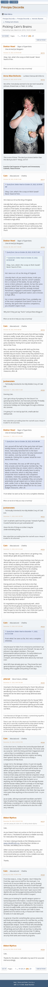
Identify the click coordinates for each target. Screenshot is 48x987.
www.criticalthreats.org (11, 843)
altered (6, 679)
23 (33, 36)
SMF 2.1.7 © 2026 (19, 984)
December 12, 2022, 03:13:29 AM (13, 626)
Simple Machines (29, 984)
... (20, 36)
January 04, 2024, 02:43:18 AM (12, 949)
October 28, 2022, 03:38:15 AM (12, 179)
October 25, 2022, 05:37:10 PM (12, 79)
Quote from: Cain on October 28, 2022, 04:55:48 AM (23, 441)
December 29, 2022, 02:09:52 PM (13, 742)
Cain (5, 175)
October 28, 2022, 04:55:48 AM (12, 330)
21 (27, 36)
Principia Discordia (12, 7)
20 (24, 36)
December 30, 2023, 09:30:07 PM (13, 821)
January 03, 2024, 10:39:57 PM (12, 874)
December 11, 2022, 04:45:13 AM (13, 390)
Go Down (5, 36)
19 (22, 36)
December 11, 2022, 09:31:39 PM (13, 516)
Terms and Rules (23, 982)
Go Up (4, 969)
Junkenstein (9, 381)
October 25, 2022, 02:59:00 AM (12, 53)
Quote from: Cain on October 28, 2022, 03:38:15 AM (23, 252)
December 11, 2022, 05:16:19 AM (13, 436)
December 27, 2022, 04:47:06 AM (13, 682)
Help (15, 982)
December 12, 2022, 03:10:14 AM (13, 549)
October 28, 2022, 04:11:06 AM (12, 247)
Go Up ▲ (32, 982)
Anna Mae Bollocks (12, 76)
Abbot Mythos (9, 817)
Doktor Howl (9, 46)
